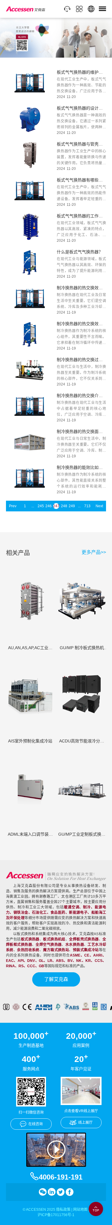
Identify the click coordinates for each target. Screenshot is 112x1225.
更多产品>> (94, 552)
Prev (12, 506)
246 (48, 506)
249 (72, 506)
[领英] (51, 1192)
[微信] (42, 1192)
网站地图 (80, 1209)
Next (99, 506)
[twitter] (60, 1192)
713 (87, 506)
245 (41, 506)
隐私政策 (63, 1209)
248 (64, 506)
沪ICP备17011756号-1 (56, 1215)
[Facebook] (69, 1192)
